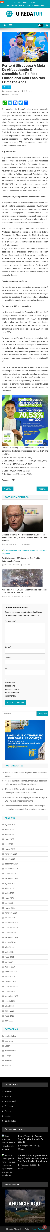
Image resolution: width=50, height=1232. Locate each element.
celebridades (10, 1036)
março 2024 (10, 967)
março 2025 (10, 908)
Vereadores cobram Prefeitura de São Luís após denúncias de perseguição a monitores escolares (25, 807)
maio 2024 (9, 957)
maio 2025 (9, 898)
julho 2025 (9, 888)
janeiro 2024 (10, 977)
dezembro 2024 (11, 923)
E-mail (8, 658)
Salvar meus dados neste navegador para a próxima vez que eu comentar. (12, 689)
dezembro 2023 (11, 981)
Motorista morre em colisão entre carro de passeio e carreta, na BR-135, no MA (24, 591)
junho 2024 (9, 952)
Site (6, 669)
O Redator (28, 91)
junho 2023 (9, 1011)
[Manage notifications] (44, 1227)
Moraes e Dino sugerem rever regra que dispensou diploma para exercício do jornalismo (26, 782)
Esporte (8, 1046)
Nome (8, 647)
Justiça (8, 1056)
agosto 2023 (10, 1001)
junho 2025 (9, 893)
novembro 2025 (11, 869)
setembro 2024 (11, 937)
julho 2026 (9, 829)
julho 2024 (9, 947)
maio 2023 (9, 1016)
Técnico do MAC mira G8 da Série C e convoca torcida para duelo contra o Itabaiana (24, 791)
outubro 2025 (10, 874)
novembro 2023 (11, 986)
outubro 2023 (10, 991)
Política (8, 1065)
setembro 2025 (11, 878)
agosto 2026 (10, 824)
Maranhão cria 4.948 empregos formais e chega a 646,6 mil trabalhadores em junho (26, 799)
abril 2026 (9, 844)
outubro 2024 (10, 932)
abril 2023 (9, 1021)
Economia (9, 1041)
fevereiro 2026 (11, 854)
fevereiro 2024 (11, 972)
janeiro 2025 (10, 918)
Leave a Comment (11, 95)
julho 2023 (9, 1006)
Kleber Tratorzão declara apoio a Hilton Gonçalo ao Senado (26, 774)
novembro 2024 (11, 927)
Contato (28, 5)
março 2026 (10, 849)
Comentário (10, 621)
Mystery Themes (38, 1229)
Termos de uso (39, 5)
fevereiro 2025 (11, 913)
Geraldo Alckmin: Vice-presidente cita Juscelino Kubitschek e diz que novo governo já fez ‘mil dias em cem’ (24, 538)
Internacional (10, 1051)
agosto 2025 (10, 883)
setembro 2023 (11, 996)
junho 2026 (9, 834)
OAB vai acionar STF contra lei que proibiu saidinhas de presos (21, 559)
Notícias (7, 87)
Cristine (20, 1168)
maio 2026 (9, 839)
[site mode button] (40, 25)
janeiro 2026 (10, 859)
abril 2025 (9, 903)
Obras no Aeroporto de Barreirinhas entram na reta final (9, 489)
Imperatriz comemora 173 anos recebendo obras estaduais (43, 489)
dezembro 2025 (11, 864)
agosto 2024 (10, 942)
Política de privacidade (13, 5)
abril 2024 (9, 962)
